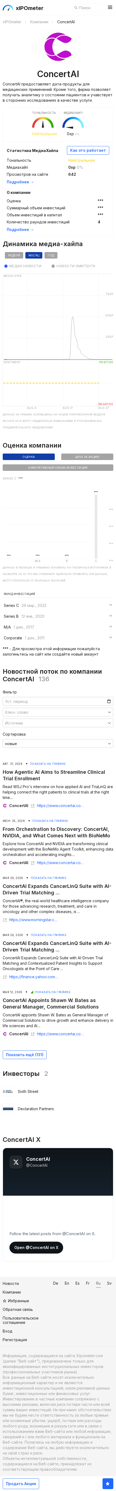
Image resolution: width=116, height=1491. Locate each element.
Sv (109, 1283)
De (55, 1283)
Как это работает (88, 150)
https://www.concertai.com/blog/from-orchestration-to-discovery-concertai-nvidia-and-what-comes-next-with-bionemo (61, 863)
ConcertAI (18, 806)
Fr (88, 1283)
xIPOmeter (29, 8)
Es (78, 1283)
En (67, 1283)
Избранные (18, 1300)
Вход (7, 1331)
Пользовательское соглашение (21, 1320)
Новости (11, 1283)
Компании (12, 1292)
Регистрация (15, 1339)
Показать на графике (48, 763)
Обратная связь (18, 1309)
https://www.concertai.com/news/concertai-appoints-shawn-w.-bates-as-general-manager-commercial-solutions (61, 1034)
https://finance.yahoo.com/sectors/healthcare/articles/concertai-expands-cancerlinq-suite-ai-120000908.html (33, 977)
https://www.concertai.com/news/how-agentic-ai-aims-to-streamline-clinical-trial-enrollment (61, 806)
